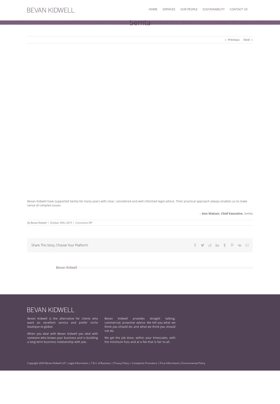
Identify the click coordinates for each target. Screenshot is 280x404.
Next (247, 40)
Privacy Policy (122, 363)
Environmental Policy (193, 363)
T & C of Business (101, 363)
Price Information (169, 363)
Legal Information (78, 363)
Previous (234, 40)
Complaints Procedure (144, 363)
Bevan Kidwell (39, 222)
